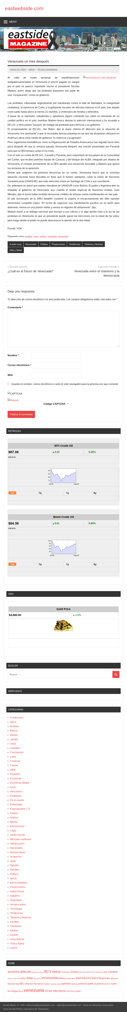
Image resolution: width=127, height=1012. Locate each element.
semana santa (18, 904)
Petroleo (14, 869)
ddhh (13, 769)
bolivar (56, 971)
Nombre (13, 355)
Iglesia (13, 822)
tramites (14, 921)
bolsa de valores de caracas (90, 972)
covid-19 (15, 978)
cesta (13, 743)
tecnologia (13, 991)
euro (95, 978)
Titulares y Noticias (93, 244)
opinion (66, 983)
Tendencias (74, 244)
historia (14, 813)
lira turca (38, 983)
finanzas (104, 978)
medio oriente (17, 835)
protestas (52, 236)
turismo (14, 930)
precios (107, 984)
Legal (13, 830)
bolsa (74, 971)
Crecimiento (16, 752)
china (10, 978)
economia (50, 978)
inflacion (29, 984)
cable (105, 972)
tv (22, 991)
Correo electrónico (19, 365)
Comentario (15, 307)
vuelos (13, 948)
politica (42, 236)
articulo (25, 972)
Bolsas (14, 735)
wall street (70, 991)
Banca (13, 730)
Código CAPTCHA (54, 404)
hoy (17, 983)
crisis (35, 236)
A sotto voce (16, 244)
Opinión (14, 865)
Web (10, 375)
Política (44, 244)
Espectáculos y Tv (20, 809)
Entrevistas (16, 804)
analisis (28, 236)
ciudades (15, 748)
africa (13, 722)
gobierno (114, 978)
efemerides (70, 978)
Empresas (15, 795)
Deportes (15, 774)
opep (13, 861)
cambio (14, 739)
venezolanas (17, 939)
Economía (15, 778)
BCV (47, 972)
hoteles (14, 817)
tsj (19, 991)
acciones (14, 971)
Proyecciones (58, 244)
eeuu (13, 787)
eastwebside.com (24, 8)
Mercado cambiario (20, 839)
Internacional (17, 826)
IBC (22, 983)
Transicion (16, 926)
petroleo (82, 983)
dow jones (37, 978)
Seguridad (16, 900)
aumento (35, 972)
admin (32, 69)
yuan (78, 991)
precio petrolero (18, 882)
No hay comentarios (47, 69)
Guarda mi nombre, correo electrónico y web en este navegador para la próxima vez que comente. (65, 384)
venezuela (63, 236)
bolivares (66, 972)
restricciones (17, 891)
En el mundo (17, 800)
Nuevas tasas (17, 852)
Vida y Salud (16, 250)
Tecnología (16, 908)
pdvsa (75, 984)
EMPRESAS (83, 978)
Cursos (14, 765)
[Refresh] (13, 400)
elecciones (16, 791)
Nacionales (31, 244)
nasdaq (53, 984)
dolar (29, 978)
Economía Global (19, 782)
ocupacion (16, 856)
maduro (47, 984)
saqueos (15, 895)
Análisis (14, 726)
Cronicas (15, 761)
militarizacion (17, 843)
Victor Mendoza (55, 990)
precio (13, 878)
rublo (114, 983)
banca (41, 972)
